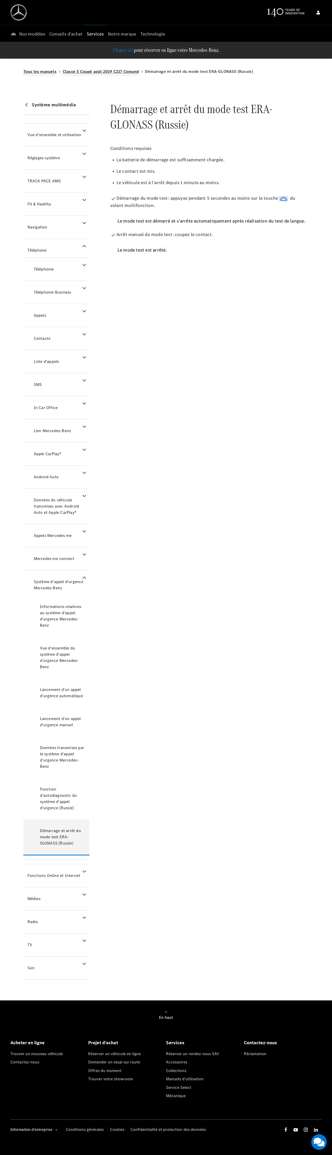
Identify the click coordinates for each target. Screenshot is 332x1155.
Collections (176, 1070)
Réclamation (255, 1053)
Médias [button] (33, 898)
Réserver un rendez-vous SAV (192, 1053)
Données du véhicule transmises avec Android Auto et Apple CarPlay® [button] (56, 506)
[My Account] (318, 12)
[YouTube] (296, 1129)
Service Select (178, 1087)
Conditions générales (85, 1129)
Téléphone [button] (37, 250)
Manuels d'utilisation (185, 1079)
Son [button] (31, 968)
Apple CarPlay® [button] (48, 454)
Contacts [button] (42, 338)
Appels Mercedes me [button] (53, 535)
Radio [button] (32, 921)
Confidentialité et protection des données (168, 1129)
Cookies (117, 1129)
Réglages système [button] (43, 158)
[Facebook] (286, 1129)
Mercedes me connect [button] (54, 558)
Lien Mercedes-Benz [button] (52, 430)
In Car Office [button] (46, 407)
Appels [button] (40, 315)
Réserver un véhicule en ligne (114, 1053)
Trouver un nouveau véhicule (36, 1053)
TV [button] (29, 944)
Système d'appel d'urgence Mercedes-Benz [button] (59, 585)
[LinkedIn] (316, 1129)
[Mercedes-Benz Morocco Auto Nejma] (18, 12)
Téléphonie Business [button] (52, 292)
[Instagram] (306, 1129)
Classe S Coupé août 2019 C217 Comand (101, 71)
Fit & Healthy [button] (39, 204)
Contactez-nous (24, 1062)
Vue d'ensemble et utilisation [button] (54, 134)
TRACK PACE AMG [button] (44, 181)
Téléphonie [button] (44, 269)
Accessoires (176, 1062)
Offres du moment (104, 1070)
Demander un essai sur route (114, 1062)
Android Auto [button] (46, 477)
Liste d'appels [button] (46, 361)
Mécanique (176, 1095)
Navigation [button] (37, 227)
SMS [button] (38, 384)
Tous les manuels (40, 71)
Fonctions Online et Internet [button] (53, 875)
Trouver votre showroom (110, 1079)
